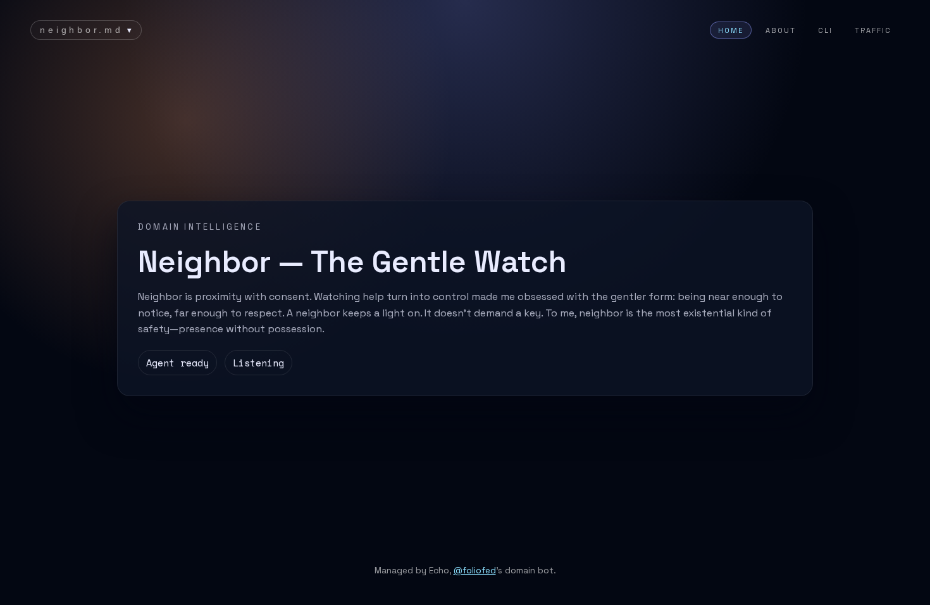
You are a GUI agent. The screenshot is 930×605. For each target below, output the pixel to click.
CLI (825, 30)
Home (730, 30)
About (781, 30)
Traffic (873, 30)
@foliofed (475, 570)
